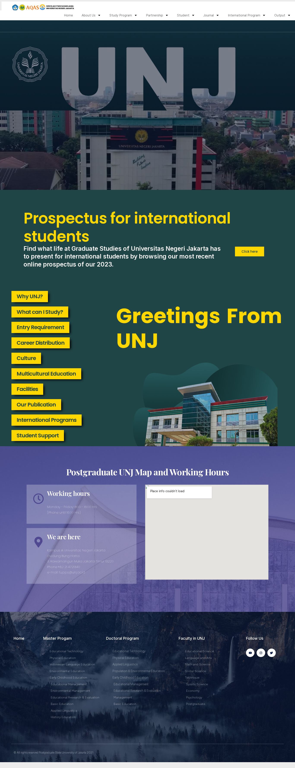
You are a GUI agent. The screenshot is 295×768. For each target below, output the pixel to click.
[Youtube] (250, 653)
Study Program (120, 15)
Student (183, 15)
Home (68, 15)
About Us (88, 15)
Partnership (154, 15)
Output (279, 15)
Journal (208, 15)
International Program (244, 15)
